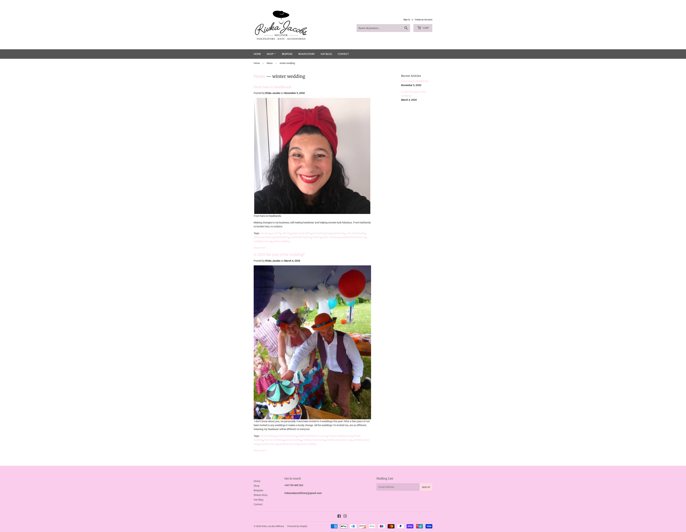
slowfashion (281, 237)
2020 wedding (268, 435)
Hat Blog (326, 54)
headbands (338, 233)
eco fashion (318, 233)
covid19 (276, 233)
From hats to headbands (272, 87)
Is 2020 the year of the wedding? (279, 255)
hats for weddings (274, 439)
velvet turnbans (330, 237)
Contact (343, 54)
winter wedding (281, 241)
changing (265, 233)
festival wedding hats (340, 435)
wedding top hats (288, 444)
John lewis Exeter (355, 233)
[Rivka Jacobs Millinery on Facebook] (339, 516)
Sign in (406, 19)
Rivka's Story (306, 54)
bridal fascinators (286, 435)
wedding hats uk (263, 241)
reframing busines (264, 237)
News (270, 63)
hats (328, 233)
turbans (316, 237)
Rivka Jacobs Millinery (273, 526)
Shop (270, 54)
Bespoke (287, 54)
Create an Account (423, 19)
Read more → (261, 247)
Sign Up (426, 487)
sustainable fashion (300, 237)
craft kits (286, 233)
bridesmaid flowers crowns (312, 435)
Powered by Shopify (297, 526)
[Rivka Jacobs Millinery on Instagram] (345, 516)
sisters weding (293, 439)
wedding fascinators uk (353, 237)
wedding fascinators (313, 439)
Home (257, 54)
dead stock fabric (301, 233)
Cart (425, 27)
